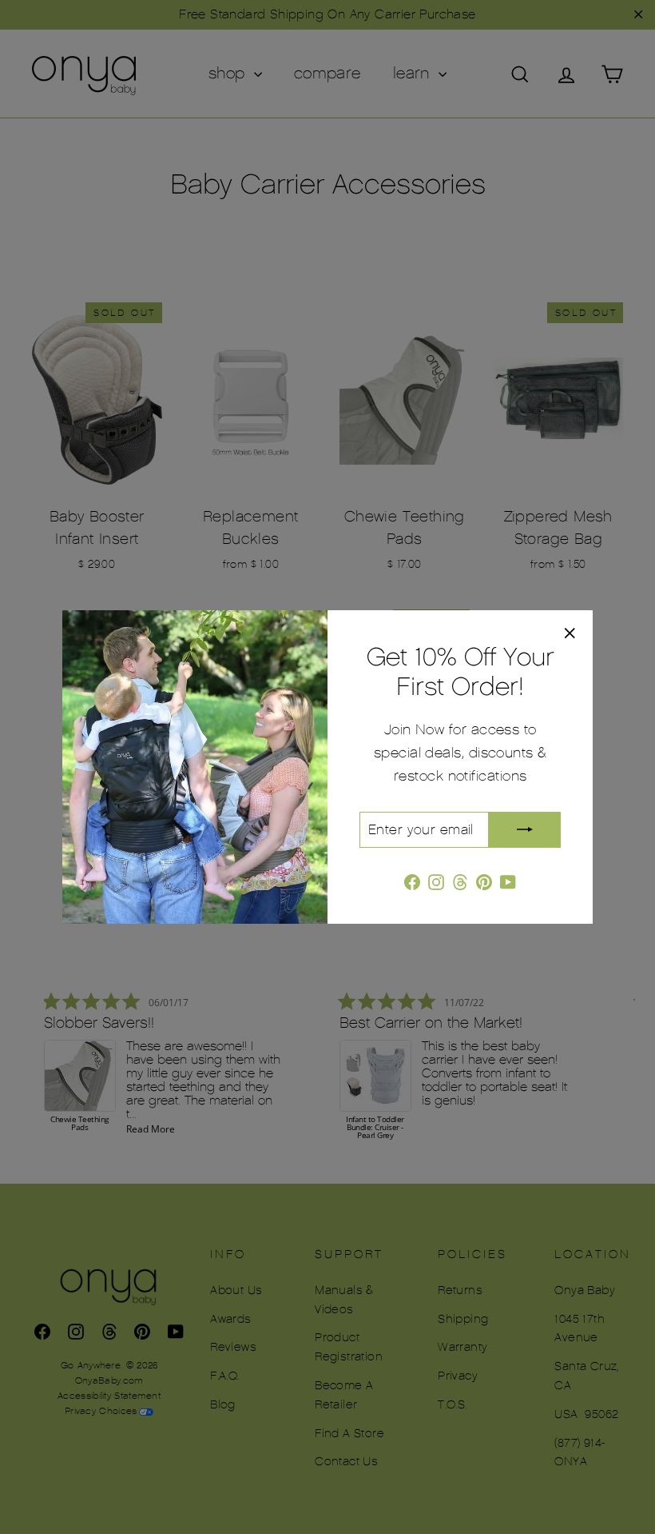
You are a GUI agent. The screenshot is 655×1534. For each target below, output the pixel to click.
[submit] (525, 830)
